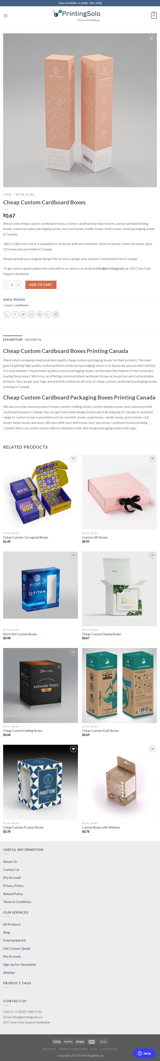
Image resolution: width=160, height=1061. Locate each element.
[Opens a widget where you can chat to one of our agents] (144, 1053)
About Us (10, 861)
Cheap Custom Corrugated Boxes (25, 537)
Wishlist (9, 972)
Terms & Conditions (17, 902)
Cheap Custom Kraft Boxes (100, 730)
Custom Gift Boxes (95, 537)
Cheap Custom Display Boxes (101, 634)
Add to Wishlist (14, 299)
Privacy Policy (13, 886)
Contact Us (11, 869)
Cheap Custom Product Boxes (23, 827)
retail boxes (25, 194)
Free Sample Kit (14, 940)
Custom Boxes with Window (101, 827)
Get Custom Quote (16, 948)
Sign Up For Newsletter (19, 964)
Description (12, 339)
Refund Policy (13, 894)
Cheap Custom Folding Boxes (22, 730)
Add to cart (40, 284)
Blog (6, 932)
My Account (12, 877)
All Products (12, 924)
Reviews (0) (33, 339)
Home (7, 194)
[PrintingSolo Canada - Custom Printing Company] (80, 16)
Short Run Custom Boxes (20, 634)
